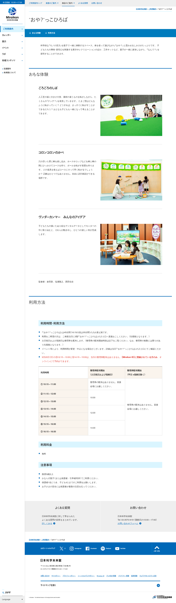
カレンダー (6, 35)
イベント (5, 48)
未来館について (10, 73)
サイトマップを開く (48, 585)
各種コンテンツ (8, 61)
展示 (4, 42)
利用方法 (51, 33)
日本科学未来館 (141, 9)
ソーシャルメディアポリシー (86, 576)
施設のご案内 (67, 3)
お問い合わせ (96, 3)
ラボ (4, 54)
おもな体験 (36, 33)
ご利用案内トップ (35, 3)
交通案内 (7, 69)
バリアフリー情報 (123, 576)
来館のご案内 (51, 3)
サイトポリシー (56, 576)
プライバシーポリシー (69, 576)
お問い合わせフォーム (128, 523)
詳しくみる (47, 523)
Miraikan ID (100, 576)
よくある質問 (83, 3)
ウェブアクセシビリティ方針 (148, 576)
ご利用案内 (8, 29)
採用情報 (134, 576)
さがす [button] (8, 593)
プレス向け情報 (111, 576)
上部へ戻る (157, 551)
